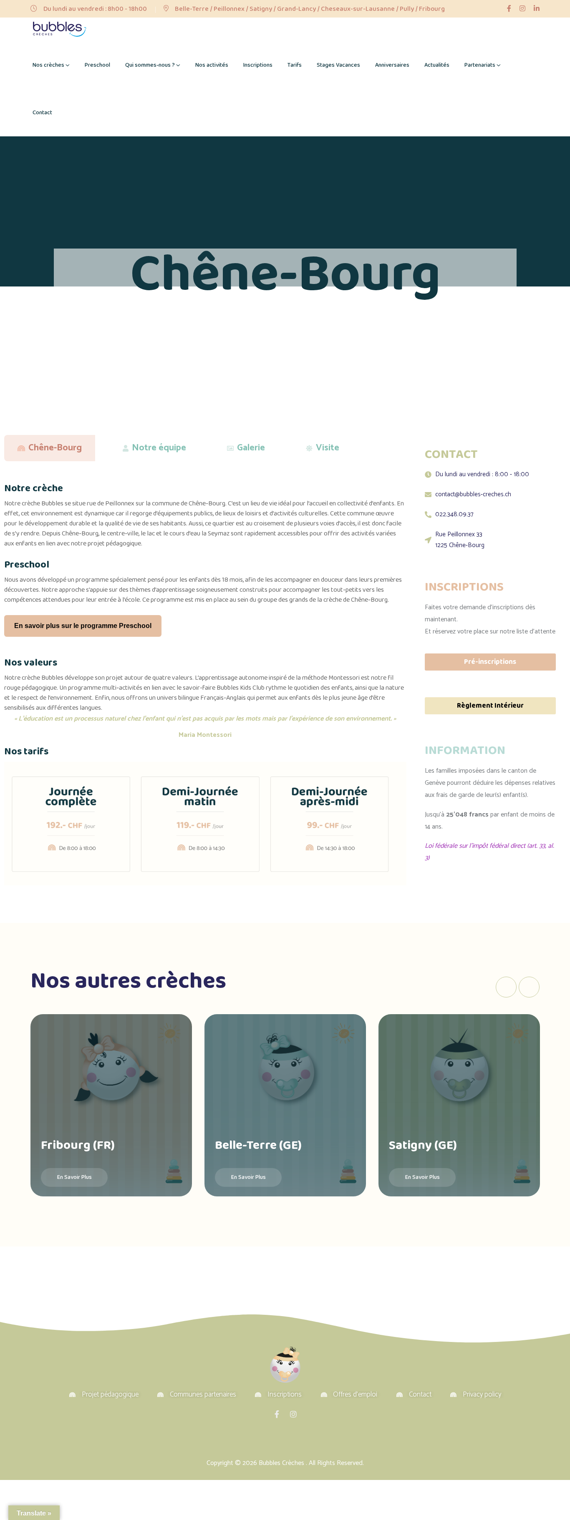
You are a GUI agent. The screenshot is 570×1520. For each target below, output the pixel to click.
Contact (42, 112)
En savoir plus (74, 1177)
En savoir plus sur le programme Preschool (82, 625)
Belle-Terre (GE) (258, 1146)
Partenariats (479, 65)
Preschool (97, 65)
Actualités (436, 65)
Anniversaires (392, 65)
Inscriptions (257, 65)
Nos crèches (48, 65)
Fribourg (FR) (78, 1146)
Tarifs (295, 65)
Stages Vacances (338, 65)
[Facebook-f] (276, 1414)
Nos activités (211, 65)
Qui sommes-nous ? (150, 65)
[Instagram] (293, 1414)
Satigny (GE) (423, 1146)
